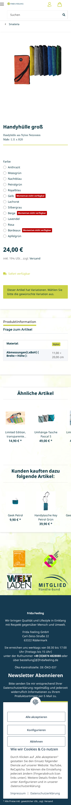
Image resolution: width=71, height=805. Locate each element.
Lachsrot (13, 201)
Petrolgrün (15, 184)
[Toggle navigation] (2, 2)
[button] (50, 4)
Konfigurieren (36, 730)
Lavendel (14, 219)
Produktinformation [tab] (19, 322)
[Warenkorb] (60, 4)
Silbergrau (15, 207)
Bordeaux (29, 230)
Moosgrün (14, 173)
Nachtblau (15, 179)
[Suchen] (64, 14)
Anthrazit (14, 167)
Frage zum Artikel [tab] (17, 329)
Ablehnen (36, 741)
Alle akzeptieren (36, 717)
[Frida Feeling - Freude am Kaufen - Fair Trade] (15, 3)
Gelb (26, 196)
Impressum (18, 793)
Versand (35, 258)
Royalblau (14, 190)
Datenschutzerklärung (45, 793)
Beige (27, 213)
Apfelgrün (14, 236)
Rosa (11, 224)
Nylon (56, 344)
